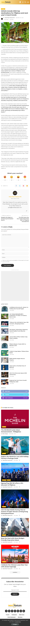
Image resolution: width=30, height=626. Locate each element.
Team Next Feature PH (10, 17)
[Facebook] (16, 185)
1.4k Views (11, 19)
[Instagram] (15, 397)
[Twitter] (19, 185)
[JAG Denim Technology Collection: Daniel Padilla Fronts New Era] (4, 331)
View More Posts (15, 198)
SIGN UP (15, 594)
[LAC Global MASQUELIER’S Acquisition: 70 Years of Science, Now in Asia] (4, 316)
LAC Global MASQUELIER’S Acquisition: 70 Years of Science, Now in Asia (18, 315)
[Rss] (23, 611)
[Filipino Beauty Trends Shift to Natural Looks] (4, 345)
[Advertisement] (15, 286)
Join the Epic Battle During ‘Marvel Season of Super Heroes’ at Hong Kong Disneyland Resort (14, 511)
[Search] (25, 2)
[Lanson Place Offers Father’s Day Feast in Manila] (4, 338)
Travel (3, 9)
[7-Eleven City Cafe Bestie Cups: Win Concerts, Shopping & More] (4, 324)
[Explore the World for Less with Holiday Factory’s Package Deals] (15, 445)
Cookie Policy (18, 621)
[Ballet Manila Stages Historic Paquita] (4, 360)
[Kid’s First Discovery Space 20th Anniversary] (4, 374)
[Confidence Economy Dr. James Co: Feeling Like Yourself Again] (4, 309)
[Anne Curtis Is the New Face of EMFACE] (4, 367)
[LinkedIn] (18, 611)
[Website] (26, 211)
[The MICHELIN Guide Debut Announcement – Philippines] (15, 419)
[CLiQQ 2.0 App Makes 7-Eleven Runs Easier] (4, 353)
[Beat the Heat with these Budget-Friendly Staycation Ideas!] (15, 527)
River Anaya (5, 433)
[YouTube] (21, 611)
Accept (15, 624)
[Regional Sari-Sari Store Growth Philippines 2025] (4, 382)
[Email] (27, 185)
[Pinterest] (23, 185)
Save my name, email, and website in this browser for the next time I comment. (16, 261)
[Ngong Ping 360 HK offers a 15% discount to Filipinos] (15, 472)
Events (4, 480)
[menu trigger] (28, 2)
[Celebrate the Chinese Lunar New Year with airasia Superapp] (15, 554)
